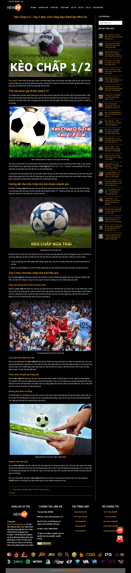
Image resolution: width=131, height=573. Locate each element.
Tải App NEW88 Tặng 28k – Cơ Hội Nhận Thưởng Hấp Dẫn (112, 192)
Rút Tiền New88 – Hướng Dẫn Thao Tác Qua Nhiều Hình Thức (112, 106)
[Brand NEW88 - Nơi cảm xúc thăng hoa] (17, 7)
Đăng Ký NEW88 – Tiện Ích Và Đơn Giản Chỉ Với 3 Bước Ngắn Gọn (113, 183)
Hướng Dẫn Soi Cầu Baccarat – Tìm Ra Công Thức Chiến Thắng (113, 166)
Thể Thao (64, 8)
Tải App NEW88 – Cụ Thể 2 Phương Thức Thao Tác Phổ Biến (112, 175)
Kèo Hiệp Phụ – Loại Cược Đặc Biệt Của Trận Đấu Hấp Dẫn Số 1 (113, 140)
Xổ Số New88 (80, 531)
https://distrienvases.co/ (16, 524)
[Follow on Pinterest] (16, 1)
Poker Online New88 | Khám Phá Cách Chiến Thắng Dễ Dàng (112, 45)
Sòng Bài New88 (80, 512)
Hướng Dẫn (43, 8)
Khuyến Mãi (98, 8)
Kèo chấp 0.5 (13, 81)
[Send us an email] (12, 1)
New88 (33, 8)
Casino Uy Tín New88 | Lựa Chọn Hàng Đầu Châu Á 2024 (113, 97)
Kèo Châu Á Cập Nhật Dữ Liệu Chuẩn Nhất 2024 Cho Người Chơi (112, 131)
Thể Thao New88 (80, 517)
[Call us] (14, 1)
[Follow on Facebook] (8, 1)
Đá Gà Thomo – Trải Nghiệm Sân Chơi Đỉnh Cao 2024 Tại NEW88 (112, 149)
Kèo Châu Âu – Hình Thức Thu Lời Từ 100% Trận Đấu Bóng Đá (113, 123)
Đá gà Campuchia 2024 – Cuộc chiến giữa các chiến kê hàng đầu (113, 237)
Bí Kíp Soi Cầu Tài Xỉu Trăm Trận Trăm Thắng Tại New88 (113, 157)
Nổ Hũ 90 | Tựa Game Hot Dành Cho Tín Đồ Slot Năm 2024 (112, 63)
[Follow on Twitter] (10, 1)
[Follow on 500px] (20, 1)
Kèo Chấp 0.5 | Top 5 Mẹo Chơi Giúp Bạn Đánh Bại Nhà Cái (113, 37)
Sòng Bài (54, 8)
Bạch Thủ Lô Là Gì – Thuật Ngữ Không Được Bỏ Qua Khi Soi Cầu (113, 80)
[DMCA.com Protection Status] (44, 543)
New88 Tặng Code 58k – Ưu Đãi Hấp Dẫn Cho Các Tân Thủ (113, 211)
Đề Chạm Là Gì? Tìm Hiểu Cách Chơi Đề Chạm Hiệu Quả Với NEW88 (113, 88)
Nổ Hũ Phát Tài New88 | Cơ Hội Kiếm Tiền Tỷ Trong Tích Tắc (113, 228)
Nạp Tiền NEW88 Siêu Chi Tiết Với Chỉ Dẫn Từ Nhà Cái (113, 114)
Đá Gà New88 (80, 521)
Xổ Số (88, 8)
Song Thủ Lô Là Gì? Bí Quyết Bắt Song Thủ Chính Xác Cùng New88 (113, 220)
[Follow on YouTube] (18, 1)
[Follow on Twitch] (22, 1)
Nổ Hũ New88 (80, 526)
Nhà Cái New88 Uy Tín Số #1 (72, 570)
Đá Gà (73, 8)
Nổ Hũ (81, 8)
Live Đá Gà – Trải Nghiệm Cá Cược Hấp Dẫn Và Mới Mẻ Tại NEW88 (112, 201)
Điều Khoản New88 (110, 521)
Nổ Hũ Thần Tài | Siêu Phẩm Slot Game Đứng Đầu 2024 (113, 71)
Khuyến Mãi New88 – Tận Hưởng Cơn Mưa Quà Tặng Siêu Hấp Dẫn (113, 54)
